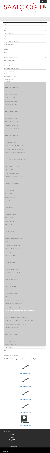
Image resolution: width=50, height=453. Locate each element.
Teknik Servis (11, 437)
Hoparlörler (6, 49)
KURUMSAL (6, 12)
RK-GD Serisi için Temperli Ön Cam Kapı (13, 272)
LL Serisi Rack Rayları (9, 207)
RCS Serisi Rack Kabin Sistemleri (11, 94)
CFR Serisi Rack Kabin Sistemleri (11, 84)
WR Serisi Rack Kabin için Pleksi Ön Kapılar (13, 238)
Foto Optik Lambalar (8, 73)
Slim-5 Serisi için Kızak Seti (10, 214)
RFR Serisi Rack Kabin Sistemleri (11, 104)
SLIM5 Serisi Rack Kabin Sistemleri (12, 128)
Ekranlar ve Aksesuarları (8, 33)
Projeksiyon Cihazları (8, 28)
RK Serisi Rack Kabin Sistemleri (11, 115)
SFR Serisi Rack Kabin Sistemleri (11, 135)
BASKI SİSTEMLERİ (18, 12)
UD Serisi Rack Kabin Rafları (10, 265)
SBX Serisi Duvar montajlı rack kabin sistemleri (14, 176)
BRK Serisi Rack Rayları (9, 221)
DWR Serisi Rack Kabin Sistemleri (11, 139)
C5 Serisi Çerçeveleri (9, 252)
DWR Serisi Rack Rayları (10, 204)
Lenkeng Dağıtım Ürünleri (9, 44)
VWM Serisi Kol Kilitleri (9, 337)
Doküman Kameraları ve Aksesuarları (11, 57)
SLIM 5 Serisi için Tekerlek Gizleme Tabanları (14, 300)
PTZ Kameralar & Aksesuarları (10, 71)
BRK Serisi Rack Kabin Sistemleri (11, 91)
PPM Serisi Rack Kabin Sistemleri (11, 180)
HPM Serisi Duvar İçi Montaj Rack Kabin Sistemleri (15, 152)
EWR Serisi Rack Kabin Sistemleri (11, 142)
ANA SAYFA (4, 19)
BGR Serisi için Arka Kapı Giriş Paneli (12, 248)
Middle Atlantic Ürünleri (8, 79)
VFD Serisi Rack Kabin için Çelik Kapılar (12, 241)
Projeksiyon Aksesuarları (8, 30)
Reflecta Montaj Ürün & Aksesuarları (11, 76)
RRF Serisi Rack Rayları (9, 211)
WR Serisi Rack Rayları (9, 224)
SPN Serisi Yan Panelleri (10, 255)
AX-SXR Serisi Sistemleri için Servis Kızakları (13, 313)
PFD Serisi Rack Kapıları (10, 235)
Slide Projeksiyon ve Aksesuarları (10, 60)
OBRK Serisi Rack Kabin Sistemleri (12, 108)
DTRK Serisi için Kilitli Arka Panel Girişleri (13, 307)
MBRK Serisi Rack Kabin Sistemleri (12, 101)
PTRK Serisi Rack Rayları (10, 217)
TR (42, 1)
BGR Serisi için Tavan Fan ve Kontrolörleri (13, 289)
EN (44, 1)
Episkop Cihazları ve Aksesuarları (10, 63)
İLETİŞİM (31, 12)
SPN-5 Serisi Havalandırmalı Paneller (12, 276)
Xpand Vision (6, 350)
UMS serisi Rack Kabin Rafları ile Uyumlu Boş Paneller (15, 159)
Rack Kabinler (8, 81)
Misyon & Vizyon (12, 435)
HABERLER (25, 12)
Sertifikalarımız (12, 439)
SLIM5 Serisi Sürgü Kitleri (10, 259)
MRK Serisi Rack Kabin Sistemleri (11, 132)
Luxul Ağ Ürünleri (7, 352)
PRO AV (11, 12)
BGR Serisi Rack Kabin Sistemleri (11, 163)
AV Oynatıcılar (6, 46)
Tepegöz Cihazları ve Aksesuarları (10, 55)
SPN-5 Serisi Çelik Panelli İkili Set (11, 279)
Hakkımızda (11, 434)
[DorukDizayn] (5, 451)
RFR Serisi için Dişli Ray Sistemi (11, 334)
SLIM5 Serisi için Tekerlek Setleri (11, 293)
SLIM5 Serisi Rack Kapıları (10, 228)
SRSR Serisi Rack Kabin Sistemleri (12, 121)
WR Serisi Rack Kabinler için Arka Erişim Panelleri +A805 (16, 324)
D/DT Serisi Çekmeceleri (10, 262)
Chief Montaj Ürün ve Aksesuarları (10, 38)
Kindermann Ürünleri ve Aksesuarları (11, 41)
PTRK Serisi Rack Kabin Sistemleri (11, 111)
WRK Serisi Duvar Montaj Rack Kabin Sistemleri (14, 145)
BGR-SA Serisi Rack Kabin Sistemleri (12, 166)
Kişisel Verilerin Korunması (14, 440)
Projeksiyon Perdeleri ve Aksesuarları (11, 36)
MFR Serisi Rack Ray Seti (10, 197)
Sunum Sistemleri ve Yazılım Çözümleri (11, 68)
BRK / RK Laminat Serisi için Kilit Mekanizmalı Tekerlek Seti (16, 317)
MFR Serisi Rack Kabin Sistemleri (11, 97)
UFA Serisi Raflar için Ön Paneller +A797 (13, 327)
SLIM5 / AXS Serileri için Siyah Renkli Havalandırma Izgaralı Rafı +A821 (19, 320)
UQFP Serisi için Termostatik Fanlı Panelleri (13, 283)
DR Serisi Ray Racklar (9, 200)
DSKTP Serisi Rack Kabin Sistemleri (12, 183)
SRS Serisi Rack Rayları (9, 190)
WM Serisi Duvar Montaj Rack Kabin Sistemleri (14, 149)
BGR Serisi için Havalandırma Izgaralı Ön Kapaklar (15, 296)
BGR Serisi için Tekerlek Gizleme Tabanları (13, 303)
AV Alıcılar (6, 52)
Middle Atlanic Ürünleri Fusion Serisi (11, 355)
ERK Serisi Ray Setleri (9, 187)
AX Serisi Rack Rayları (9, 193)
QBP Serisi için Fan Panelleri (10, 286)
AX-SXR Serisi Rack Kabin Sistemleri (12, 173)
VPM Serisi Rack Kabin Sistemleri (11, 156)
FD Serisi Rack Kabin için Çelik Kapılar (12, 245)
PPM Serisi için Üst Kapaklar (10, 341)
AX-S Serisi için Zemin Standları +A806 (12, 331)
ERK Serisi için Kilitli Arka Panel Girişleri (12, 344)
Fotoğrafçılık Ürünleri (8, 65)
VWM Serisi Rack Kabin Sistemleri (11, 169)
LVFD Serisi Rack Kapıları (10, 231)
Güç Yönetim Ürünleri (9, 347)
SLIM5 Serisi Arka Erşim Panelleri (11, 269)
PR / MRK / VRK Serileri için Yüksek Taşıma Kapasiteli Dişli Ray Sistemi (20, 310)
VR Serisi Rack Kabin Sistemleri (11, 118)
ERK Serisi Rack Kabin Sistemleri (11, 87)
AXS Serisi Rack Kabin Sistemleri (11, 125)
